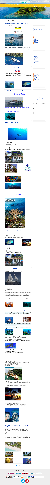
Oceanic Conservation (36, 75)
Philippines (35, 62)
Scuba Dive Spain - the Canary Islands (37, 29)
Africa (35, 45)
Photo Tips (35, 78)
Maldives (35, 59)
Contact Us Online (33, 470)
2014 (33, 117)
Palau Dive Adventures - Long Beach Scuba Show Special (16, 356)
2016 (33, 115)
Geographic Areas (36, 44)
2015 (33, 116)
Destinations (35, 37)
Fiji (34, 55)
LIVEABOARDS (13, 4)
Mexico (22, 25)
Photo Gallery (35, 77)
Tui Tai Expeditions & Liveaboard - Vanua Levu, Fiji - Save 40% (17, 310)
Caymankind (34, 100)
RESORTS (9, 4)
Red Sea (35, 63)
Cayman (40, 98)
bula (36, 98)
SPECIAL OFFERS (18, 4)
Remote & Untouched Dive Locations (38, 80)
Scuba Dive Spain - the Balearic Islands (37, 30)
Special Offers (35, 83)
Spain (35, 64)
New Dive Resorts (22, 427)
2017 (33, 114)
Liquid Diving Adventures (11, 25)
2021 (33, 111)
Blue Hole (34, 98)
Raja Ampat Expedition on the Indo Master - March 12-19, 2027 (38, 26)
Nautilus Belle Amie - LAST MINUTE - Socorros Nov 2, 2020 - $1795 (17, 24)
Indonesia (35, 58)
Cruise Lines (35, 36)
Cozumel (35, 54)
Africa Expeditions (36, 35)
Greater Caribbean (36, 57)
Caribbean (38, 98)
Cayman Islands (34, 99)
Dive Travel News (36, 43)
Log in (29, 470)
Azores (35, 39)
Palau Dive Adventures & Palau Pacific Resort (14, 230)
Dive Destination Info (36, 40)
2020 (33, 112)
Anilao (35, 38)
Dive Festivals (35, 41)
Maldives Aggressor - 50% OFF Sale (12, 268)
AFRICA (28, 4)
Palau (35, 60)
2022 (33, 110)
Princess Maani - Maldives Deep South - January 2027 (39, 28)
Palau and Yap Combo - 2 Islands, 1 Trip (13, 67)
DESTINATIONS (24, 4)
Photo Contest (35, 76)
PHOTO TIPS (32, 4)
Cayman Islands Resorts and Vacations (40, 99)
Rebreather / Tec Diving (36, 79)
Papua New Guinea (36, 61)
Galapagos (35, 56)
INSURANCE (35, 6)
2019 (33, 113)
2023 (33, 109)
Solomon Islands (36, 82)
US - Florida (36, 65)
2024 (33, 108)
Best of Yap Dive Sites (9, 192)
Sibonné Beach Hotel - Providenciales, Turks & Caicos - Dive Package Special (17, 426)
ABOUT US (40, 6)
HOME (6, 4)
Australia (35, 46)
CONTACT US (44, 6)
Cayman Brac (43, 98)
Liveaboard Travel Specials (18, 25)
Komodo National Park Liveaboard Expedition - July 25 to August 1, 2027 (38, 24)
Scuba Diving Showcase (36, 81)
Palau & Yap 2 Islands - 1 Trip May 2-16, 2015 (14, 122)
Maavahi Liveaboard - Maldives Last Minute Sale (14, 90)
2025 (33, 107)
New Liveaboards (36, 74)
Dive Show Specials (17, 427)
